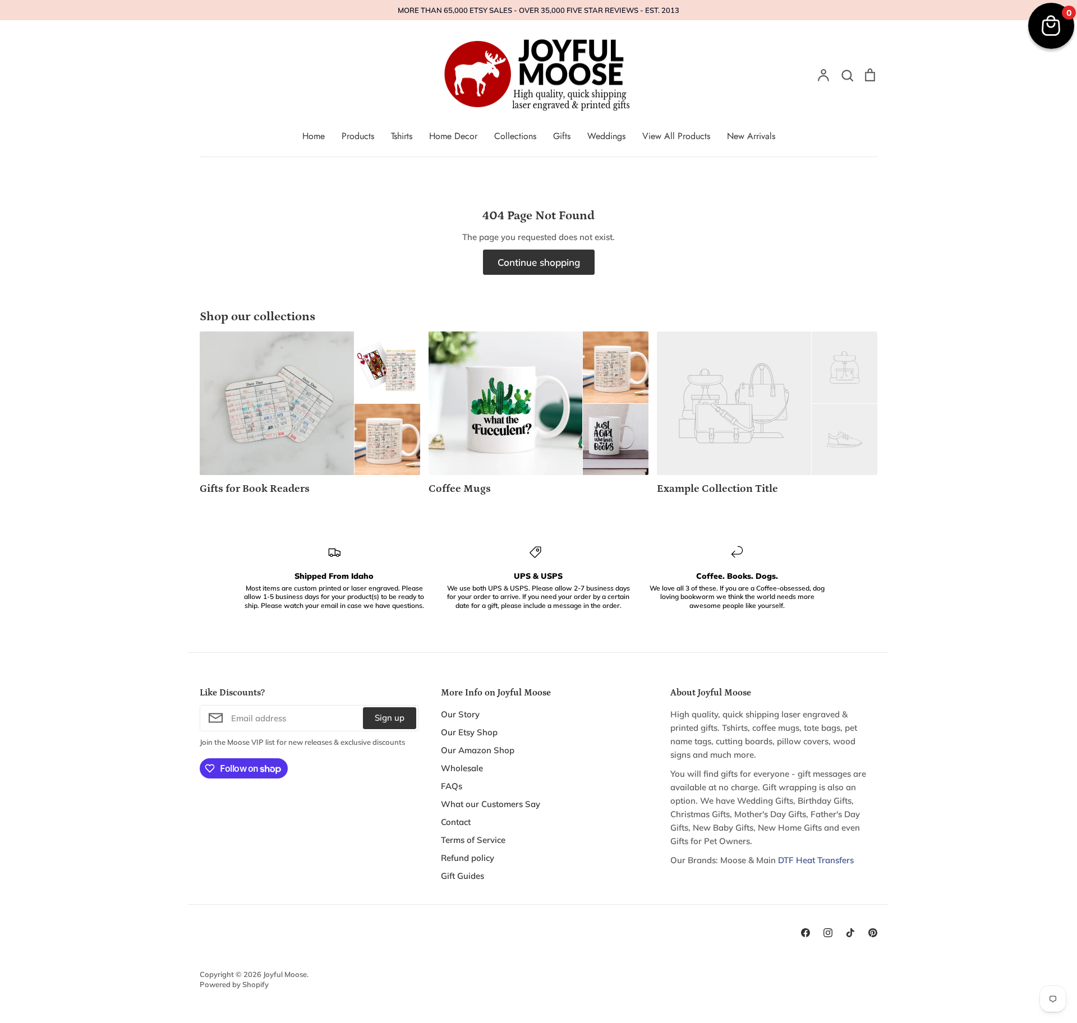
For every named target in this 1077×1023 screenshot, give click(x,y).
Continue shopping (539, 262)
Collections (515, 136)
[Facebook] (805, 932)
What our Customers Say (490, 804)
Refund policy (467, 857)
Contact (456, 822)
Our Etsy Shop (469, 732)
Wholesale (462, 768)
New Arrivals (751, 136)
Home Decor (453, 136)
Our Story (460, 714)
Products (358, 136)
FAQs (451, 786)
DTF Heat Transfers (816, 860)
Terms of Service (473, 840)
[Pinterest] (873, 932)
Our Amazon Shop (477, 750)
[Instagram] (828, 932)
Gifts (561, 136)
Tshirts (401, 136)
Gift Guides (462, 875)
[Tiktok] (850, 932)
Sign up (389, 717)
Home (313, 136)
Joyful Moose (285, 974)
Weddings (606, 136)
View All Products (676, 136)
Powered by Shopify (234, 984)
